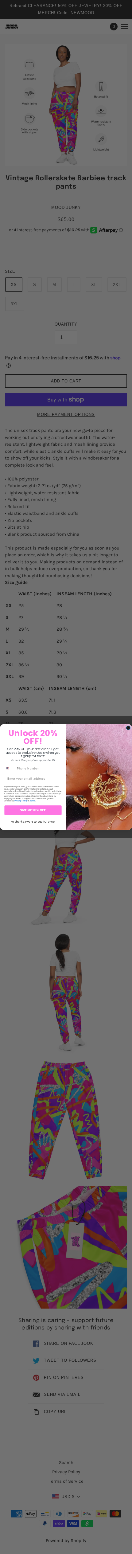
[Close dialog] (128, 728)
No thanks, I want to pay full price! (33, 822)
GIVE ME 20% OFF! (33, 810)
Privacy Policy (20, 801)
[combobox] (10, 768)
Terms (32, 801)
